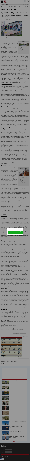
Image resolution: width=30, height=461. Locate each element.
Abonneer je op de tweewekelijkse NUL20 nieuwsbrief (15, 232)
